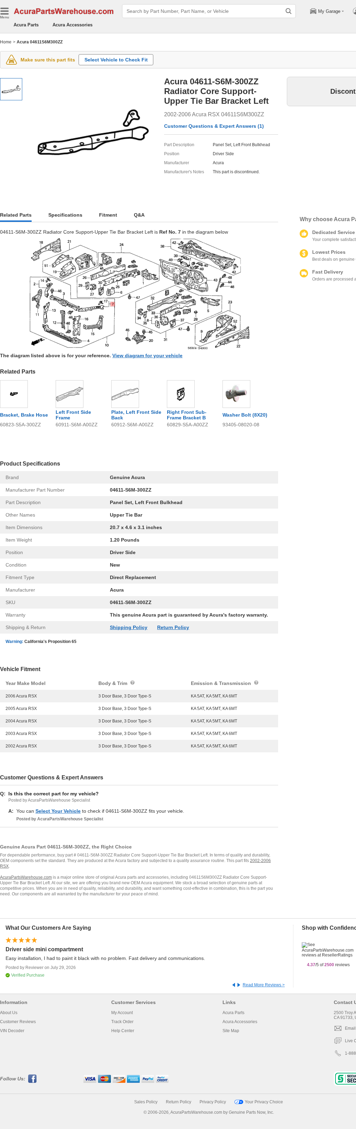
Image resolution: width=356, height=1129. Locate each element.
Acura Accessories (72, 24)
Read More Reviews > (264, 984)
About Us (8, 1012)
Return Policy (173, 627)
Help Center (122, 1030)
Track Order (122, 1021)
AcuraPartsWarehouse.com (26, 877)
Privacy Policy (213, 1101)
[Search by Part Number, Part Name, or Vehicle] (288, 11)
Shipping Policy (128, 627)
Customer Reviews (18, 1021)
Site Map (230, 1030)
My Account (122, 1012)
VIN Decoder (12, 1030)
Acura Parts (26, 24)
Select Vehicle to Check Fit (116, 59)
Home (5, 42)
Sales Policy (145, 1101)
